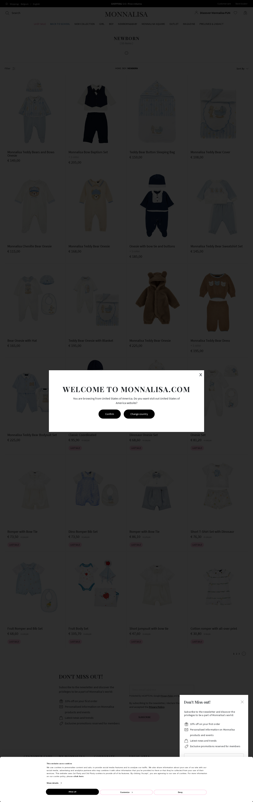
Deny (180, 792)
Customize (125, 792)
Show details (53, 783)
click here (79, 776)
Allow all (72, 792)
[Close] (242, 701)
